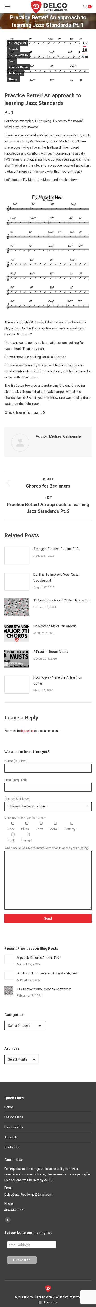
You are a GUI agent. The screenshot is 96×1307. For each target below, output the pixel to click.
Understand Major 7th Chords (55, 626)
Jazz (12, 61)
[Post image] (16, 556)
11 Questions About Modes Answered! (61, 600)
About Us (10, 1137)
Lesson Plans (13, 1117)
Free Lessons (13, 1127)
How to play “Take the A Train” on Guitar (57, 680)
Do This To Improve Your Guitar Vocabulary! (56, 578)
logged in (27, 730)
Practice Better (18, 67)
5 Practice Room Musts (50, 652)
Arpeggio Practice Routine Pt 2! (56, 549)
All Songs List (17, 43)
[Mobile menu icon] (7, 7)
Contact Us (12, 1147)
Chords (13, 49)
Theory (13, 79)
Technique (15, 73)
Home (8, 1107)
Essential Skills (18, 55)
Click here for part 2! (25, 412)
